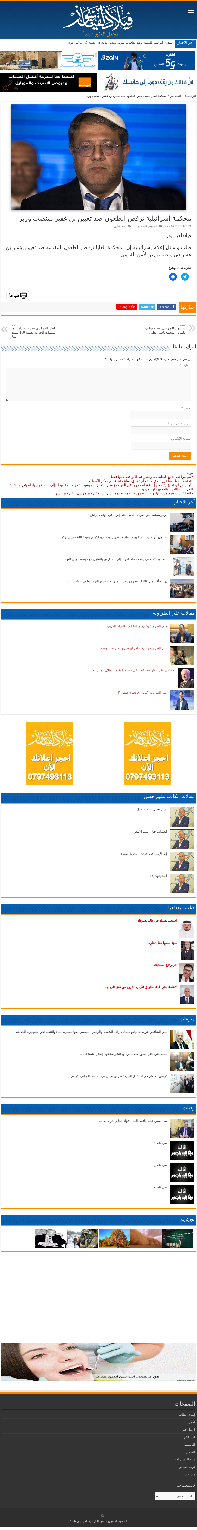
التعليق (185, 365)
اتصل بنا (190, 1422)
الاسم (186, 408)
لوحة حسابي (187, 1467)
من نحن (190, 1474)
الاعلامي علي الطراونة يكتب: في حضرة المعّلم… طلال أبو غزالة (134, 670)
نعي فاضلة (160, 1143)
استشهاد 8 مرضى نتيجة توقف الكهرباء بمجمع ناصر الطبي (165, 328)
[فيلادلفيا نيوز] (98, 19)
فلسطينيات (141, 226)
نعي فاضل (160, 1165)
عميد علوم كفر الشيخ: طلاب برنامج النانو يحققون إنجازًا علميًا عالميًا (123, 1054)
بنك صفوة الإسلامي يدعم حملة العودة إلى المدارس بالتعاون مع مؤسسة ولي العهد (117, 559)
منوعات (187, 1018)
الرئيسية (190, 96)
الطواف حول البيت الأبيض (150, 831)
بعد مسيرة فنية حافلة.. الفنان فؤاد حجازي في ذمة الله (133, 1121)
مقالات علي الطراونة (174, 613)
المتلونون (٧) (158, 876)
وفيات (189, 1107)
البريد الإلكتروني (179, 423)
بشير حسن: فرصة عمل (152, 809)
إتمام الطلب (187, 1414)
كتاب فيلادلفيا (181, 907)
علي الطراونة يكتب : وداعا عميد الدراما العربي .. (136, 626)
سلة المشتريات (185, 1459)
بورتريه (187, 1218)
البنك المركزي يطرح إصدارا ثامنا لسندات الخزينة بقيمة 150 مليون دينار (33, 330)
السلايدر (175, 96)
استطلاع (189, 1437)
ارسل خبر (188, 1429)
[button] (98, 157)
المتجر (191, 1452)
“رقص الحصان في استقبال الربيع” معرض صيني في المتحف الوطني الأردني (118, 1076)
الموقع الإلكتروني (180, 438)
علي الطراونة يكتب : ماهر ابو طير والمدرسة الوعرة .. (132, 648)
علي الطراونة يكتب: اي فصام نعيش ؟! (142, 692)
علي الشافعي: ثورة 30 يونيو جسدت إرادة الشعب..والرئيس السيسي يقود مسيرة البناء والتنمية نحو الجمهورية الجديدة (91, 1032)
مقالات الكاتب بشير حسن (169, 796)
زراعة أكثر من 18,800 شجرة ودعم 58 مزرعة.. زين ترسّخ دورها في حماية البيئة (117, 581)
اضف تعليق (120, 226)
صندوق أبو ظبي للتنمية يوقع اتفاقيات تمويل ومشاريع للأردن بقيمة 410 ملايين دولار (120, 42)
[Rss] (102, 1515)
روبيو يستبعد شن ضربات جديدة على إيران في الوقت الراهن (128, 515)
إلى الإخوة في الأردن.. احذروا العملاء (144, 853)
